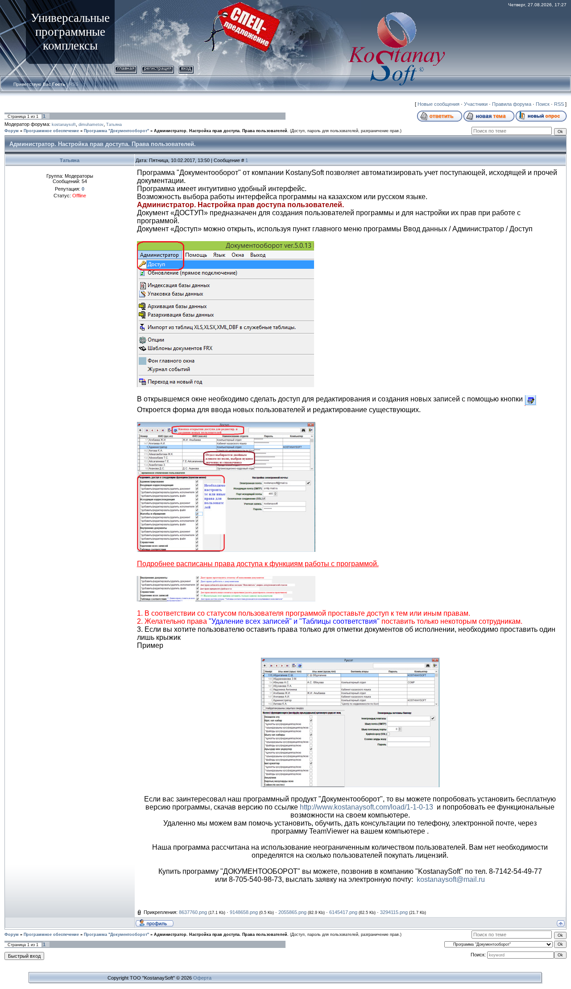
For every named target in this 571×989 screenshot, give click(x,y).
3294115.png (394, 912)
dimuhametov (91, 124)
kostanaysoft (64, 124)
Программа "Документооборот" (116, 131)
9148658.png (244, 912)
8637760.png (193, 912)
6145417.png (343, 912)
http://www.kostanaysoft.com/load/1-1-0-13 (366, 807)
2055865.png (292, 912)
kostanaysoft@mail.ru (451, 879)
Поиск (543, 104)
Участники (476, 104)
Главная (125, 68)
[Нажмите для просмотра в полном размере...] (226, 426)
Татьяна (114, 124)
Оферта (202, 978)
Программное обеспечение (51, 131)
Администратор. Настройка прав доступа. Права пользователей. (221, 131)
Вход (186, 68)
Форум (11, 131)
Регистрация (157, 68)
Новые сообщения (438, 104)
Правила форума (511, 104)
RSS (74, 84)
